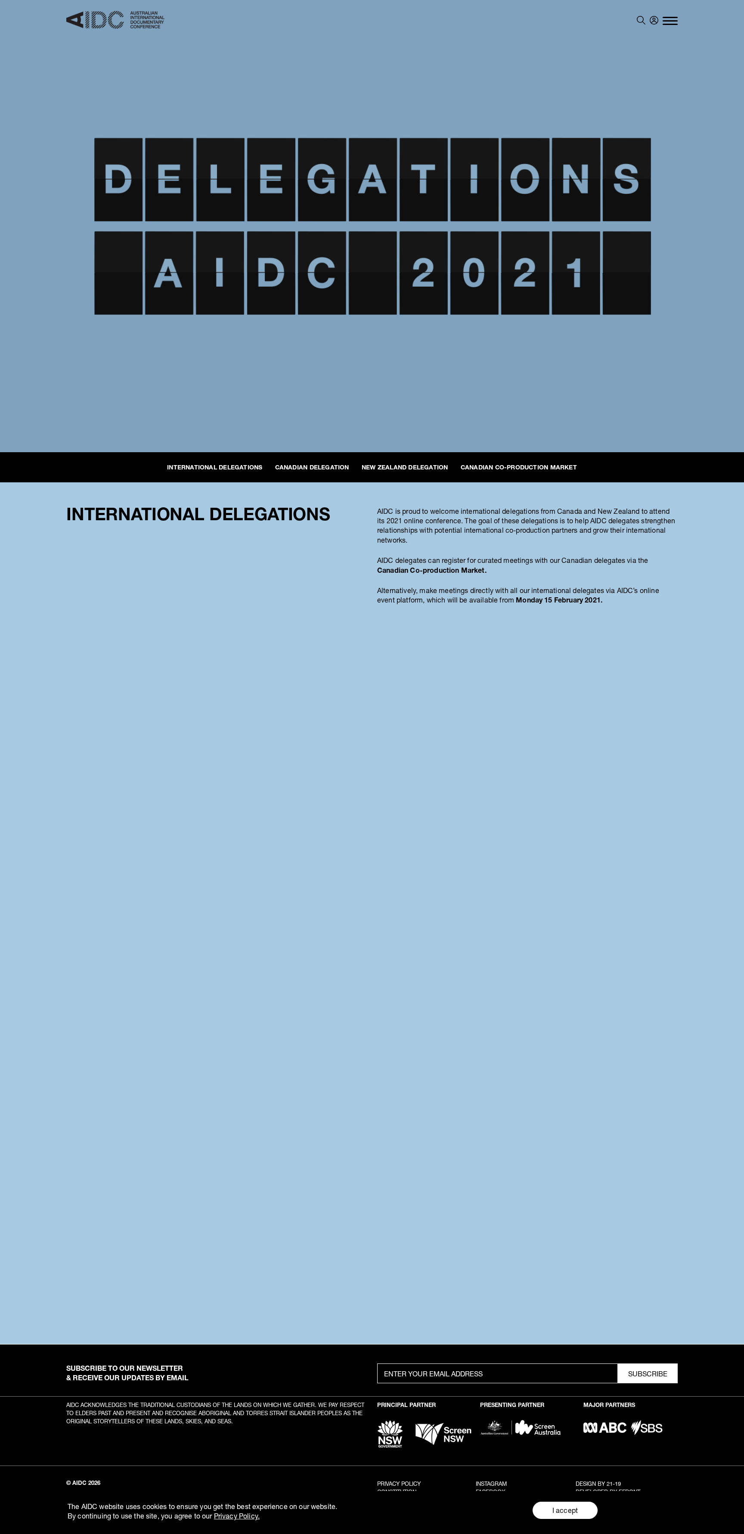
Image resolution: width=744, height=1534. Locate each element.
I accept (565, 1510)
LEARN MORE (400, 1253)
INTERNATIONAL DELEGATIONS (214, 467)
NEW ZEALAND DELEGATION (405, 467)
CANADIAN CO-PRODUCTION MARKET (519, 467)
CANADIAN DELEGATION (312, 467)
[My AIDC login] (654, 20)
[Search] (641, 20)
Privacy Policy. (237, 1516)
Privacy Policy (399, 1483)
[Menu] (670, 20)
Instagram (491, 1483)
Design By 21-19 (598, 1483)
